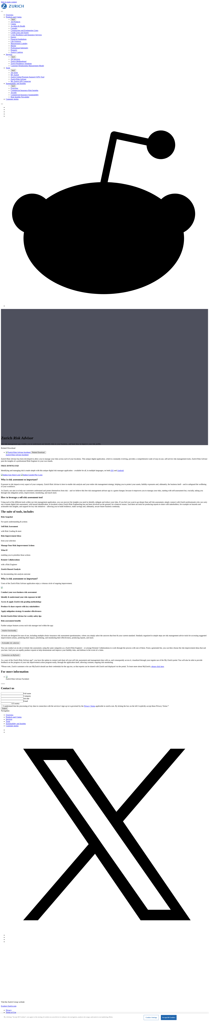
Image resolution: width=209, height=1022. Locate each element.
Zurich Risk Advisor (18, 79)
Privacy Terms (89, 706)
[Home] (12, 9)
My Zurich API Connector (21, 81)
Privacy (9, 1010)
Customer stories (12, 99)
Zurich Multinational (18, 61)
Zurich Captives (17, 52)
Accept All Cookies (168, 1017)
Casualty (14, 28)
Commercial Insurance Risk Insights (24, 90)
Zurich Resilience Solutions (21, 63)
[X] (107, 935)
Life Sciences (16, 41)
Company (27, 696)
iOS (112, 470)
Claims (13, 24)
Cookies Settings (151, 1017)
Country (16, 703)
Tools (8, 68)
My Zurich (15, 75)
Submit (4, 708)
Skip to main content (9, 2)
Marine (13, 46)
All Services (15, 59)
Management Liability (19, 44)
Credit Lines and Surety (20, 33)
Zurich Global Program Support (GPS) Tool (27, 77)
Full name (27, 693)
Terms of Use (11, 1012)
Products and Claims (14, 17)
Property (14, 50)
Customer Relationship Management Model (27, 66)
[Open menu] (2, 11)
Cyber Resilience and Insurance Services (26, 35)
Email (25, 701)
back (13, 19)
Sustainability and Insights (16, 83)
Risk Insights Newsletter (20, 97)
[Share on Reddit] (107, 306)
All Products (15, 22)
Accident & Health (18, 26)
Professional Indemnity (19, 48)
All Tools (14, 73)
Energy (13, 37)
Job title (26, 699)
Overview (9, 15)
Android (120, 470)
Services (9, 54)
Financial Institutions (18, 39)
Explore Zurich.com (8, 1006)
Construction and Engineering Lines (24, 30)
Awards (14, 93)
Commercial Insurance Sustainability (25, 95)
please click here (157, 666)
